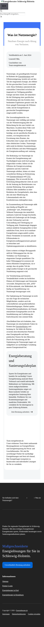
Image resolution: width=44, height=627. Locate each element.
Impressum (6, 614)
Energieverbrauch (16, 177)
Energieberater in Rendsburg (13, 595)
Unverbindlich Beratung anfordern (17, 565)
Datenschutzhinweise (19, 614)
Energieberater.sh (22, 610)
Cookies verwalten (34, 614)
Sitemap (5, 581)
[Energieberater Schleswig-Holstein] (17, 1)
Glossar (30, 498)
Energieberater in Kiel (10, 590)
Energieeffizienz (22, 327)
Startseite (22, 498)
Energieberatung (24, 76)
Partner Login (7, 586)
